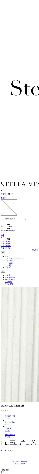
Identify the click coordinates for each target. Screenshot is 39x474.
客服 (10, 450)
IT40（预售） (6, 246)
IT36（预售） (6, 241)
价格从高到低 (10, 277)
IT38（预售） (6, 243)
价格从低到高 (10, 280)
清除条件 (35, 250)
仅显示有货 (9, 284)
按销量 (7, 275)
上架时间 (8, 282)
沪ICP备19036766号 (19, 463)
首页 (7, 444)
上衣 (2, 233)
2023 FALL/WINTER (8, 226)
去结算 (3, 198)
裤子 (2, 237)
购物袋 (27, 444)
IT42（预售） (6, 248)
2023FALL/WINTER (8, 231)
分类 (17, 444)
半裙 (2, 235)
